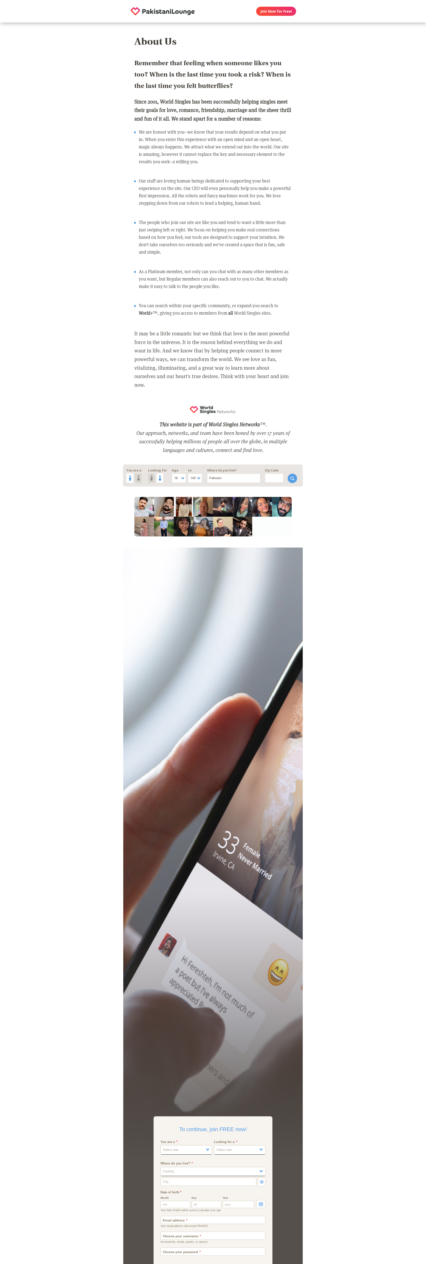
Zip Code (272, 470)
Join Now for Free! (276, 11)
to (190, 470)
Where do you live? (222, 470)
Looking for (157, 470)
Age (175, 470)
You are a (133, 470)
